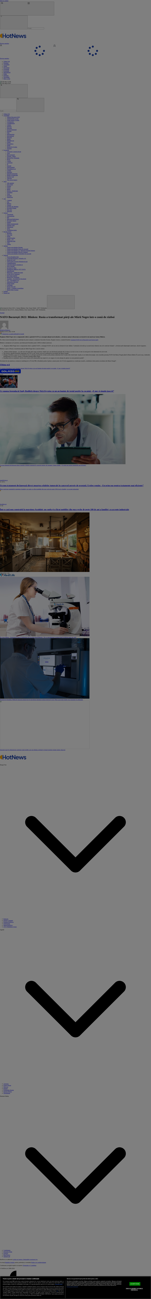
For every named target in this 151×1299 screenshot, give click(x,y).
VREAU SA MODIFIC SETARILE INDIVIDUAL (134, 1289)
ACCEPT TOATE (134, 1284)
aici (57, 1291)
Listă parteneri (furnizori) (72, 1286)
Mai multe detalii (58, 1284)
